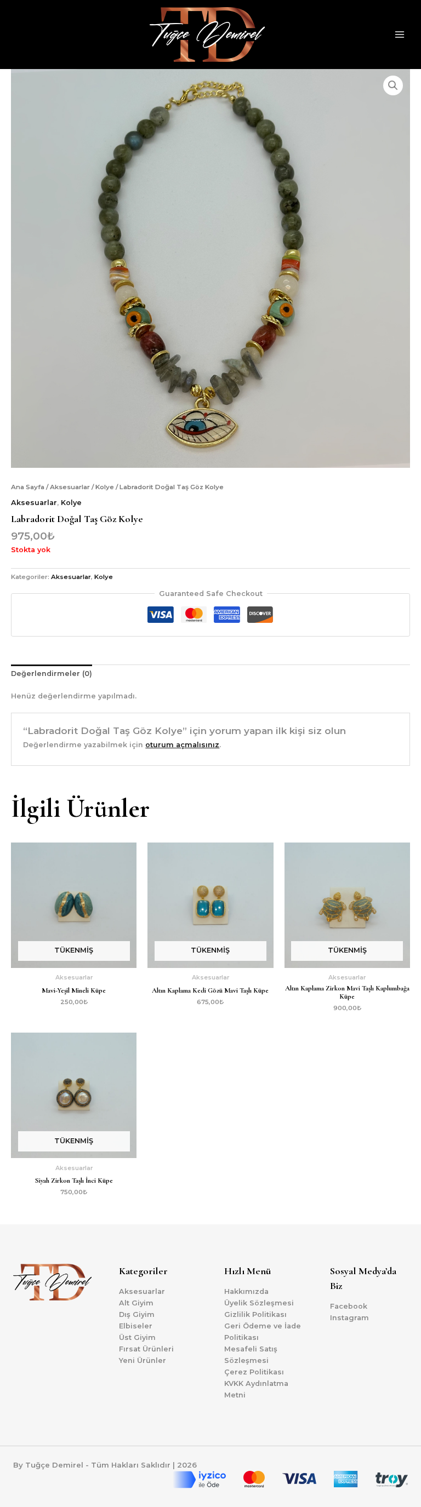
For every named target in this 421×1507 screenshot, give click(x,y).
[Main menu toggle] (399, 34)
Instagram (349, 1318)
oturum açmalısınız (182, 745)
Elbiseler (135, 1326)
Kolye (104, 487)
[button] (393, 85)
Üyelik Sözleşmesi (259, 1303)
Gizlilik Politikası (255, 1314)
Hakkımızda (246, 1291)
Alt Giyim (136, 1303)
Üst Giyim (137, 1337)
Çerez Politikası (254, 1372)
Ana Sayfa (27, 487)
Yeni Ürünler (142, 1360)
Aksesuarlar (70, 487)
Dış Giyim (137, 1314)
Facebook (348, 1306)
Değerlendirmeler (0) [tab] (51, 673)
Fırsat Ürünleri (146, 1349)
